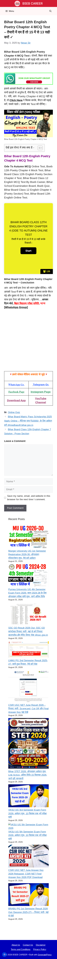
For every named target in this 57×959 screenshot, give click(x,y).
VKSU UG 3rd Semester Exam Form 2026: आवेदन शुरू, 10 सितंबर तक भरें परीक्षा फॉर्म (27, 813)
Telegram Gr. (41, 384)
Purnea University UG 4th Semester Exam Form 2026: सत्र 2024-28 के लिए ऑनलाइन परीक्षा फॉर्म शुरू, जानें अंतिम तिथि (27, 593)
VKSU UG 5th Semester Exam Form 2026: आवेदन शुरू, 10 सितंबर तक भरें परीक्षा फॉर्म (27, 835)
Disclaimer (41, 945)
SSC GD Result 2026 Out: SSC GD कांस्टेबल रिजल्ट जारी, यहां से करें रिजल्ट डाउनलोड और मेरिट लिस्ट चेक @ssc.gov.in (28, 631)
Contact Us (28, 945)
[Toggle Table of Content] (39, 148)
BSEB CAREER (32, 3)
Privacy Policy (39, 949)
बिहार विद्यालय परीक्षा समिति (26, 303)
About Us (16, 945)
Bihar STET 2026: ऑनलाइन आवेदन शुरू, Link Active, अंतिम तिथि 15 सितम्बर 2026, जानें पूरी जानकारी (27, 775)
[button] (50, 11)
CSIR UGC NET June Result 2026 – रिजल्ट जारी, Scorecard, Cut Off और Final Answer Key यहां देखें (28, 708)
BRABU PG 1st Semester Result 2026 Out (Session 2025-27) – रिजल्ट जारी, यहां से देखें (28, 912)
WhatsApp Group (16, 307)
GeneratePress (45, 954)
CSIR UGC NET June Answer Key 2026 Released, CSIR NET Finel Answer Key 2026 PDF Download (26, 874)
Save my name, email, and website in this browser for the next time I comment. (28, 498)
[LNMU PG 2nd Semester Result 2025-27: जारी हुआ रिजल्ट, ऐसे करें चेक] (28, 650)
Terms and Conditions (20, 949)
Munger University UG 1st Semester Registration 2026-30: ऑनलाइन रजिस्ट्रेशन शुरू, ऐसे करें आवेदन (27, 554)
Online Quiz (14, 412)
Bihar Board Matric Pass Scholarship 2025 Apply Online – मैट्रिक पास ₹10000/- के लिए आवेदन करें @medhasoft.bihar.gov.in (28, 420)
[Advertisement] (28, 341)
